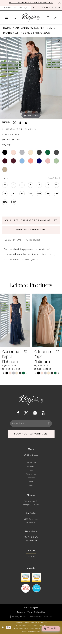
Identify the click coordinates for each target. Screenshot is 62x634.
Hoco (31, 470)
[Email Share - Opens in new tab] (26, 123)
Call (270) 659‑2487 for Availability (31, 220)
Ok (8, 627)
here (38, 632)
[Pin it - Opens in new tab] (20, 122)
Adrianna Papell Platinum (34, 28)
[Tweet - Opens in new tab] (14, 122)
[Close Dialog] (3, 627)
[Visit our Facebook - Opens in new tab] (18, 413)
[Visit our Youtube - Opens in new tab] (43, 413)
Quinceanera (31, 463)
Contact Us (31, 474)
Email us (31, 556)
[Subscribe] (48, 423)
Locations (31, 478)
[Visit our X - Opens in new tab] (26, 413)
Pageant (31, 466)
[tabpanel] (31, 78)
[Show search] (14, 17)
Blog (31, 485)
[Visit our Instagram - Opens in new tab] (35, 413)
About (31, 482)
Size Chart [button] (54, 178)
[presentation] (15, 320)
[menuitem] (15, 8)
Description (12, 240)
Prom (31, 459)
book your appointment (31, 434)
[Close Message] (59, 3)
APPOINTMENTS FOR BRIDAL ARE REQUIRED (31, 3)
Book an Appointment (31, 230)
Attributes (33, 240)
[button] (7, 17)
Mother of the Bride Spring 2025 (26, 33)
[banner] (31, 17)
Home (7, 28)
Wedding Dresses (31, 455)
